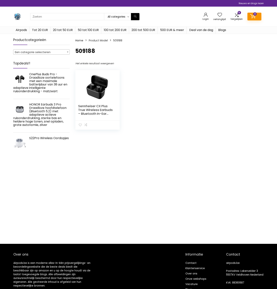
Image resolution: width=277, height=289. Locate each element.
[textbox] (41, 52)
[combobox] (41, 52)
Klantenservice (195, 268)
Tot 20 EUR (40, 30)
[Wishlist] (219, 15)
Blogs (222, 30)
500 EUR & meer (172, 30)
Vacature (191, 284)
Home (79, 40)
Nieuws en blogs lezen (251, 3)
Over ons (191, 273)
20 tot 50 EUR (63, 30)
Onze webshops (195, 279)
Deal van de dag (201, 30)
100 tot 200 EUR (115, 30)
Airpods (21, 30)
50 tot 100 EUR (88, 30)
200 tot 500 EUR (143, 30)
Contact (191, 263)
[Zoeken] (135, 16)
